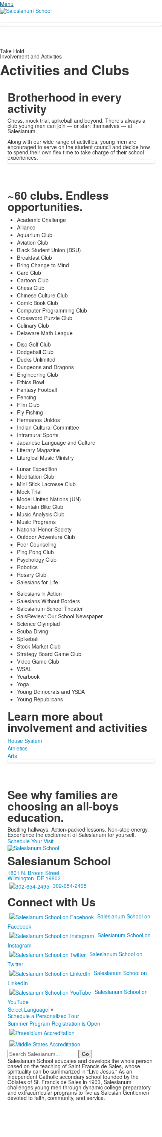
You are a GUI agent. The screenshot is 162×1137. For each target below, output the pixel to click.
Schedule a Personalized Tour (43, 1016)
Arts (12, 756)
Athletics (18, 748)
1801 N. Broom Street (34, 873)
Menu (7, 4)
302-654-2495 (70, 885)
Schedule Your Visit (30, 841)
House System (25, 740)
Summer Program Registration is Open (54, 1023)
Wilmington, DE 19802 (34, 878)
